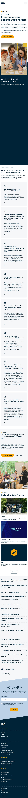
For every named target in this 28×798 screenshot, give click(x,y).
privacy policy (11, 704)
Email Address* (4, 696)
